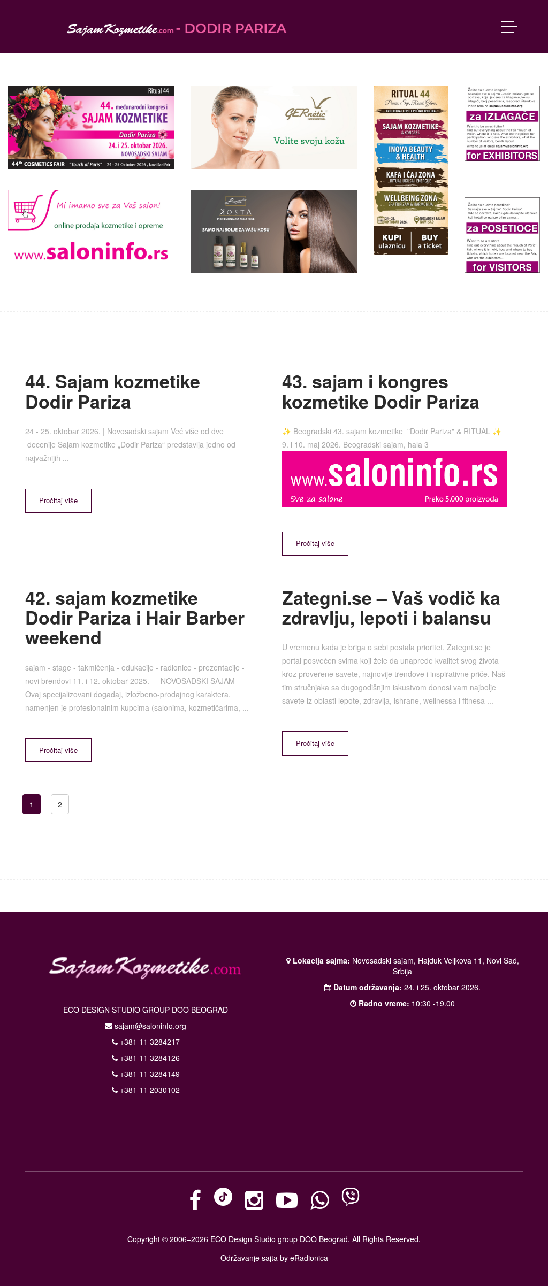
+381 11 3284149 (149, 1073)
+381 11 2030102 (149, 1089)
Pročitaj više (58, 500)
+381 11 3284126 (149, 1057)
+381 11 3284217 (149, 1041)
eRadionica (309, 1257)
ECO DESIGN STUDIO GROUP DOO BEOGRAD (145, 1009)
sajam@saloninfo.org (150, 1025)
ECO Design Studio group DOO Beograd (279, 1239)
